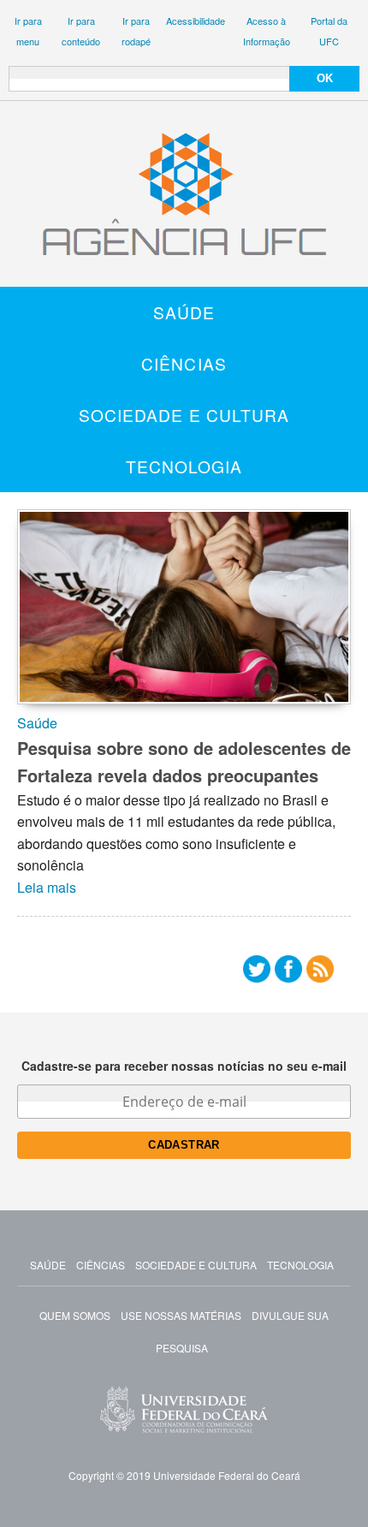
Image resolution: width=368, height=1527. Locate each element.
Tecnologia (184, 466)
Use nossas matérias (181, 1315)
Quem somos (74, 1315)
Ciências (184, 363)
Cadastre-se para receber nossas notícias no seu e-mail (184, 1065)
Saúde (184, 312)
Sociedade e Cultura (184, 414)
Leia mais (46, 887)
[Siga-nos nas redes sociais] (256, 972)
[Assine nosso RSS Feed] (320, 972)
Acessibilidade (195, 20)
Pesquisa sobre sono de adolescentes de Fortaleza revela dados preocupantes (184, 761)
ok (325, 78)
